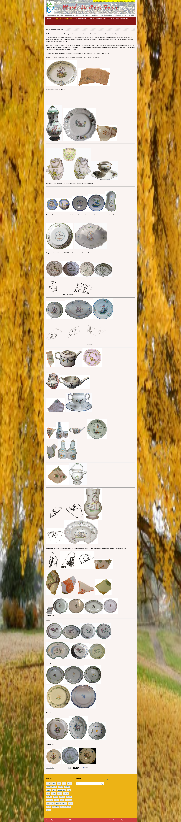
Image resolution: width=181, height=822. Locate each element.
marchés (69, 796)
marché (62, 796)
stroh (48, 806)
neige (56, 800)
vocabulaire (56, 806)
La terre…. (98, 1)
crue (69, 790)
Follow (51, 767)
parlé (62, 800)
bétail (48, 790)
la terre (56, 796)
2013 (48, 786)
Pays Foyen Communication (128, 819)
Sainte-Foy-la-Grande (60, 803)
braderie (67, 786)
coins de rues (61, 790)
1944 (53, 783)
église (48, 810)
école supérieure (65, 806)
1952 (64, 783)
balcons (54, 786)
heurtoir (49, 796)
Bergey (61, 786)
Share (86, 767)
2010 (69, 783)
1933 (48, 783)
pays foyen (50, 803)
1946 (59, 783)
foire (48, 793)
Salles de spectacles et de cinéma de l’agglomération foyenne (118, 1)
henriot (66, 793)
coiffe (54, 790)
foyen (53, 793)
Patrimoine (69, 800)
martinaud (50, 800)
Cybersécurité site (111, 779)
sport (70, 803)
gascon (60, 793)
